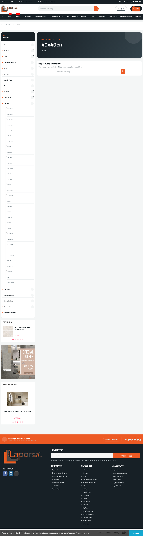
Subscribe (127, 456)
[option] (18, 331)
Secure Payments (58, 483)
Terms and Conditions (59, 476)
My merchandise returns (121, 473)
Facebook (5, 473)
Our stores (55, 486)
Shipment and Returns (59, 473)
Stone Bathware (88, 514)
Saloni (85, 498)
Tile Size (85, 505)
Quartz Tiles (87, 521)
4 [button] (20, 339)
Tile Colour (86, 502)
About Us (55, 470)
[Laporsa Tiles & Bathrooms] (10, 8)
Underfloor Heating (89, 483)
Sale (84, 486)
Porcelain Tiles (87, 517)
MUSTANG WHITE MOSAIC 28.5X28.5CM (23, 328)
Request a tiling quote (111, 439)
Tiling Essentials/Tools (90, 479)
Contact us (56, 489)
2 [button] (15, 339)
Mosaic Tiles (87, 492)
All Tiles (85, 489)
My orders (116, 470)
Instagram (11, 473)
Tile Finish (86, 508)
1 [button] (13, 339)
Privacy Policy (56, 479)
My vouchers (117, 486)
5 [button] (22, 339)
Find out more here (83, 533)
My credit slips (117, 476)
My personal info (118, 483)
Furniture (86, 524)
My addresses (117, 479)
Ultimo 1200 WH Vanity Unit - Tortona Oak (18, 411)
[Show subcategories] (32, 44)
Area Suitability (88, 511)
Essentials (86, 495)
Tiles (84, 476)
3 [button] (18, 339)
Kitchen (85, 473)
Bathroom (86, 470)
